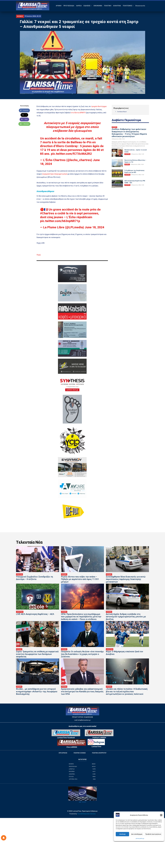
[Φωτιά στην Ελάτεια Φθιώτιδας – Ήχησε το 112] (117, 163)
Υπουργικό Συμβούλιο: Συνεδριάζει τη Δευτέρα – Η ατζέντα (34, 577)
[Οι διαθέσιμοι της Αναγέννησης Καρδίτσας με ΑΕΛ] (117, 173)
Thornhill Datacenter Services (86, 814)
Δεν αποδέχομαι (136, 834)
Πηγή (39, 255)
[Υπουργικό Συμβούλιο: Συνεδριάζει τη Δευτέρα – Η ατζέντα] (37, 559)
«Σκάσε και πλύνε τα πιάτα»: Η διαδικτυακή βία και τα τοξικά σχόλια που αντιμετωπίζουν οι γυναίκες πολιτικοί (126, 691)
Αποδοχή (122, 834)
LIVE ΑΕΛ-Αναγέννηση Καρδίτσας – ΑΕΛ (35, 614)
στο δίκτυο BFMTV (78, 113)
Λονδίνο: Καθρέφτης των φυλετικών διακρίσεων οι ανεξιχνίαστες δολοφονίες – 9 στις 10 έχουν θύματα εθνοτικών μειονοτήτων (129, 133)
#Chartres (47, 213)
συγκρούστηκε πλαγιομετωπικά (54, 174)
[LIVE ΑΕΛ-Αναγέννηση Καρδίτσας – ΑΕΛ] (37, 596)
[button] (161, 815)
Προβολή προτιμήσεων (153, 834)
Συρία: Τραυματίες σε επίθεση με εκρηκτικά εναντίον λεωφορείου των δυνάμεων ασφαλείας (37, 654)
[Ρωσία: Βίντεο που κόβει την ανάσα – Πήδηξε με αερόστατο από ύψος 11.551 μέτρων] (82, 559)
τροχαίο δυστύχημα (98, 106)
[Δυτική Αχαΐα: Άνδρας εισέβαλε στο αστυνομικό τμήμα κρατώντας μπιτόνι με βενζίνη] (127, 596)
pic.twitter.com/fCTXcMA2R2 (71, 154)
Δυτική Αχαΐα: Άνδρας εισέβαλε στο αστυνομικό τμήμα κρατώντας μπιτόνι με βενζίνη (126, 616)
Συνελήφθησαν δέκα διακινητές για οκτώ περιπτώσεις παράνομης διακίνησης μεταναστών (125, 579)
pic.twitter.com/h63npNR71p (60, 221)
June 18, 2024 (94, 227)
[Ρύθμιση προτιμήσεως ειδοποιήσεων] (3, 837)
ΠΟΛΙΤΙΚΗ (19, 574)
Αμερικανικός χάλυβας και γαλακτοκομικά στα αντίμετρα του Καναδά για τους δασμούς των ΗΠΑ (82, 691)
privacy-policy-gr (140, 838)
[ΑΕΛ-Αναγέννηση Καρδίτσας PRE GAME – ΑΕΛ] (117, 184)
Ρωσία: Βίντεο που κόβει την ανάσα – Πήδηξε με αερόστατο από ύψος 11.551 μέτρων (80, 579)
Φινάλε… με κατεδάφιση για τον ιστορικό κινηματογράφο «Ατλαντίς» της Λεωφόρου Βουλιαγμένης (36, 691)
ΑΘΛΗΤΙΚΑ (127, 154)
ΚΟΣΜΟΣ (20, 16)
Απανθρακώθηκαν (122, 111)
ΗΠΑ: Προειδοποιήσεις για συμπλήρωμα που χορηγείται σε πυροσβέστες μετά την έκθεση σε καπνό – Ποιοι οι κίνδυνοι (81, 616)
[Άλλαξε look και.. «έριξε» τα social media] (117, 153)
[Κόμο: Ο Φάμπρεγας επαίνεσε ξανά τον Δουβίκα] (127, 634)
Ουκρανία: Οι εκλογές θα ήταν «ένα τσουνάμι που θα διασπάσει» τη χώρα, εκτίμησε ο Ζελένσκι (82, 654)
